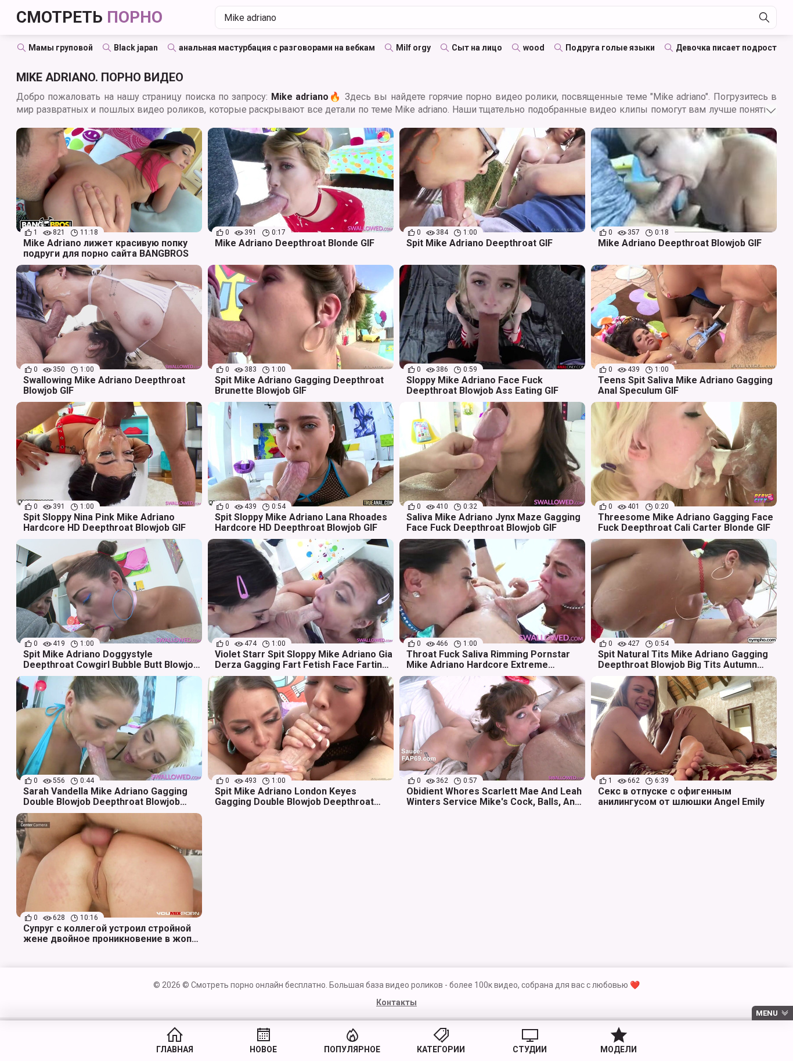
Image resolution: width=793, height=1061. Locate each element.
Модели (618, 1049)
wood (534, 47)
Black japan (136, 47)
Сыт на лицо (477, 47)
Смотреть (89, 17)
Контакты (396, 1002)
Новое (263, 1049)
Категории (441, 1049)
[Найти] (764, 17)
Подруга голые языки (610, 47)
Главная (174, 1049)
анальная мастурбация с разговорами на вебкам (277, 47)
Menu (767, 1013)
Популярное (352, 1049)
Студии (530, 1049)
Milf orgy (413, 47)
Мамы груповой (60, 47)
